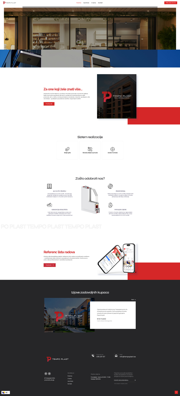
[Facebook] (45, 373)
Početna (78, 3)
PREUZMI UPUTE (171, 3)
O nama (93, 3)
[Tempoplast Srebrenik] (9, 2)
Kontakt (100, 3)
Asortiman (86, 3)
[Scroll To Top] (176, 392)
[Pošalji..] (134, 380)
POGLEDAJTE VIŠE (89, 37)
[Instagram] (49, 373)
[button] (49, 104)
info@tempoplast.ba (128, 356)
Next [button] (132, 299)
